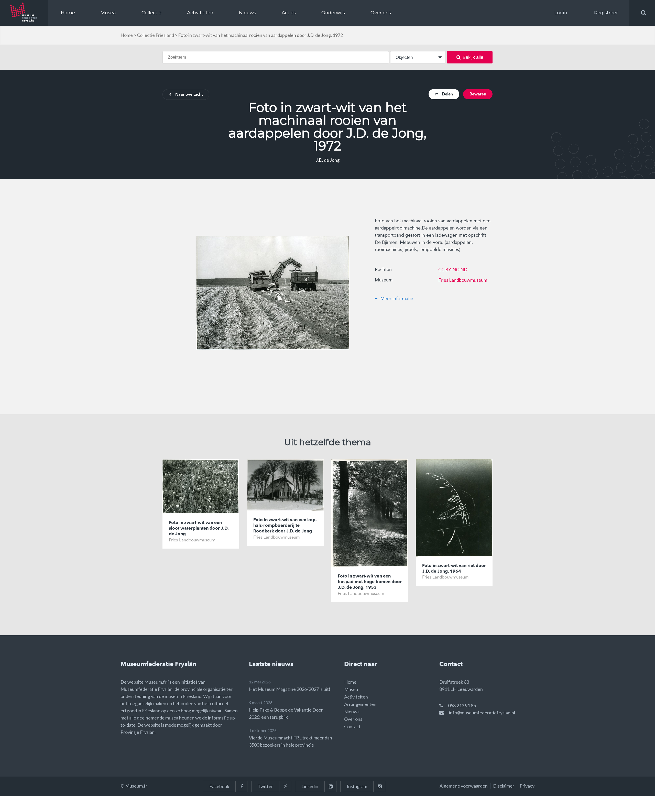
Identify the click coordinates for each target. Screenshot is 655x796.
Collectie (151, 13)
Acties (289, 13)
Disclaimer (503, 786)
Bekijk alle (473, 57)
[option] (272, 293)
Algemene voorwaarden (464, 786)
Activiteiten (200, 13)
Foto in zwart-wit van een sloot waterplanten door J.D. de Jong (198, 528)
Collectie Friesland (155, 35)
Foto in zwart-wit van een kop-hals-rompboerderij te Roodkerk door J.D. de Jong (285, 525)
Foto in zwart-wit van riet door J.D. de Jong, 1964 (454, 569)
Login (560, 13)
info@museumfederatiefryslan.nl (482, 712)
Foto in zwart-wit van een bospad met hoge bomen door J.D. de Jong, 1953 (370, 582)
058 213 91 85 (462, 705)
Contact (352, 726)
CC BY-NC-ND (452, 269)
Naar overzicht (189, 95)
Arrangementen (360, 704)
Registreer (606, 13)
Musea (108, 13)
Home (68, 13)
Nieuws (247, 13)
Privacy (527, 786)
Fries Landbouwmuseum (462, 280)
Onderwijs (333, 13)
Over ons (380, 13)
